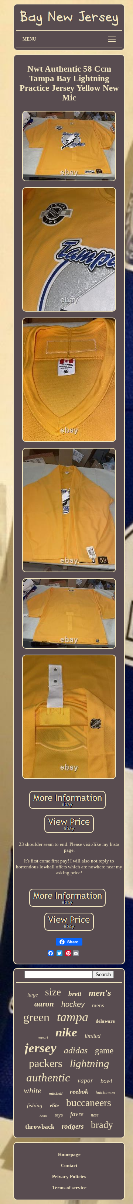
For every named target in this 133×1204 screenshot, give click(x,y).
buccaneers (88, 1102)
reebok (79, 1091)
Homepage (69, 1154)
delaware (105, 1021)
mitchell (55, 1093)
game (104, 1050)
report (43, 1037)
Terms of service (69, 1187)
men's (100, 993)
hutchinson (105, 1092)
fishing (34, 1105)
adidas (76, 1050)
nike (66, 1032)
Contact (69, 1165)
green (36, 1017)
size (53, 992)
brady (102, 1124)
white (32, 1090)
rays (59, 1115)
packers (45, 1063)
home (43, 1116)
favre (76, 1114)
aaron (44, 1003)
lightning (89, 1063)
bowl (106, 1081)
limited (92, 1036)
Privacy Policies (69, 1176)
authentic (48, 1077)
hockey (73, 1004)
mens (98, 1005)
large (32, 995)
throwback (39, 1126)
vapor (85, 1080)
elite (54, 1105)
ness (95, 1115)
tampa (72, 1017)
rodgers (72, 1126)
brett (74, 994)
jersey (41, 1048)
